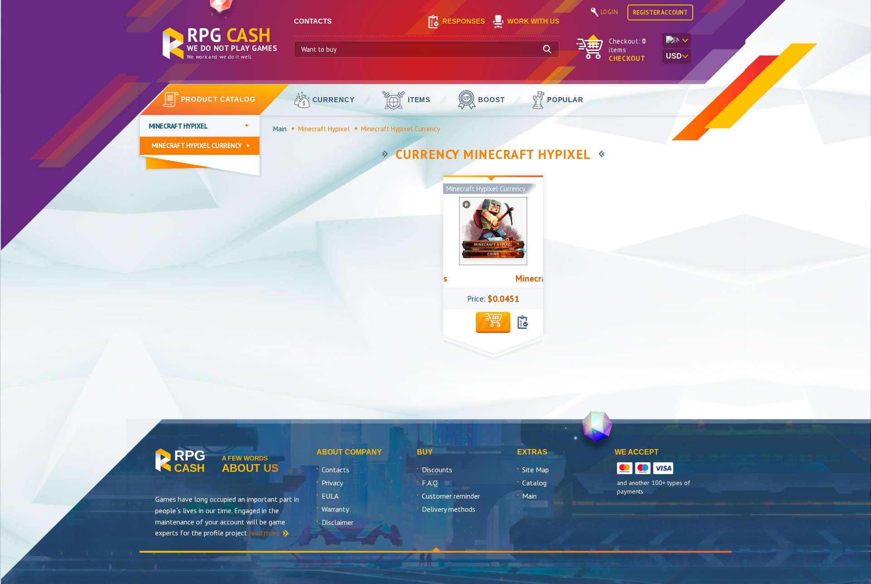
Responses (463, 21)
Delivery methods (448, 509)
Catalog (534, 482)
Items (419, 100)
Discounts (437, 469)
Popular (565, 100)
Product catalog (218, 99)
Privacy (332, 482)
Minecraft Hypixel (324, 128)
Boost (491, 100)
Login (609, 12)
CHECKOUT (627, 58)
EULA (330, 495)
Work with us (533, 21)
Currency (334, 100)
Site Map (535, 469)
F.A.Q (430, 482)
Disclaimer (337, 522)
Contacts (335, 469)
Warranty (335, 509)
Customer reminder (451, 495)
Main (280, 128)
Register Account (660, 12)
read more (264, 532)
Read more (493, 373)
